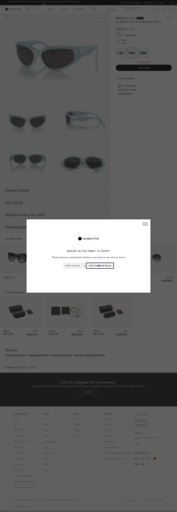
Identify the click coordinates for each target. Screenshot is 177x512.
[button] (145, 223)
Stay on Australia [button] (100, 266)
